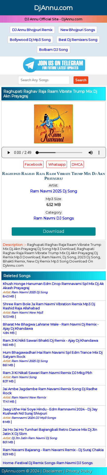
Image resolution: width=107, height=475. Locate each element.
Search (80, 80)
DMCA (77, 164)
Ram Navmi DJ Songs (54, 218)
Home (8, 463)
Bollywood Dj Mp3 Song (30, 40)
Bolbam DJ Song (53, 49)
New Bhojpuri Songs (78, 30)
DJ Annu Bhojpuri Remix (32, 30)
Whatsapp (57, 164)
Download (53, 231)
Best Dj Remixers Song (78, 40)
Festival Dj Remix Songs (35, 463)
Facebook (33, 164)
